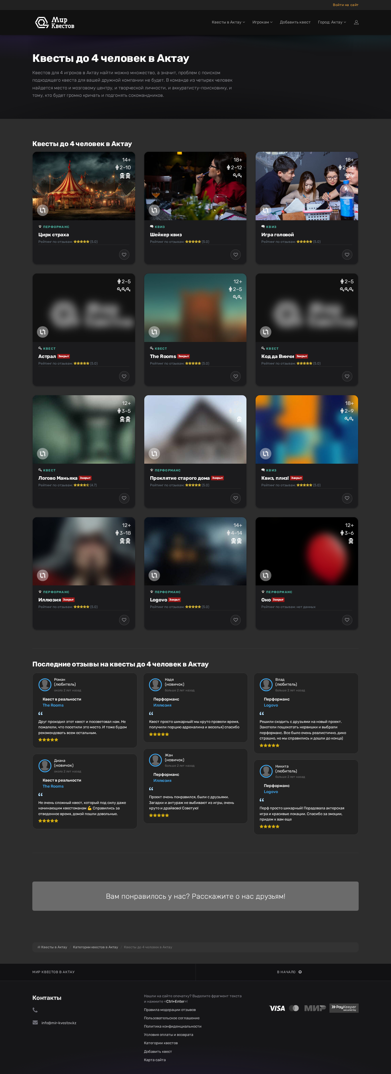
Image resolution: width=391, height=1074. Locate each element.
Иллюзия (49, 600)
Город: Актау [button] (330, 22)
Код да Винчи (277, 356)
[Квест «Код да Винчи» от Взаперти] (307, 308)
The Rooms (163, 356)
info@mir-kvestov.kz (59, 1023)
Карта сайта (155, 1060)
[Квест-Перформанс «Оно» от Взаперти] (307, 551)
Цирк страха (53, 234)
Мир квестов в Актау (53, 972)
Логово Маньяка (58, 478)
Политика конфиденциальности (173, 1026)
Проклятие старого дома (180, 478)
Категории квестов (161, 1043)
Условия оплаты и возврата (168, 1034)
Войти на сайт (346, 5)
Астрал (47, 356)
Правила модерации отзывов (170, 1010)
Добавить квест (295, 22)
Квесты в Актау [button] (227, 22)
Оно (265, 600)
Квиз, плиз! (275, 478)
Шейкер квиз (166, 234)
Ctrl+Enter (175, 1001)
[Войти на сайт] (356, 22)
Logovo (158, 600)
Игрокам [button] (261, 22)
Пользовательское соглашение (172, 1018)
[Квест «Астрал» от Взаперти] (84, 308)
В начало (286, 972)
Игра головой (277, 234)
